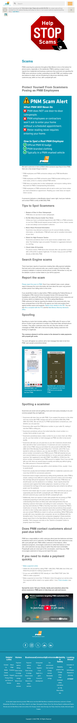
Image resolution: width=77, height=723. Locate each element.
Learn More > (16, 11)
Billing (18, 668)
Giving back (39, 663)
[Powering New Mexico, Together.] (7, 3)
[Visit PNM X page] (38, 645)
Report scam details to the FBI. (55, 305)
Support (12, 675)
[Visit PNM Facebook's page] (26, 645)
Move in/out (18, 681)
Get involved (49, 668)
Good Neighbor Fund (39, 667)
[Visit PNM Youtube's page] (45, 645)
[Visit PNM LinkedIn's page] (51, 645)
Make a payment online (30, 566)
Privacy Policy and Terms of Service (9, 680)
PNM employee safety (60, 680)
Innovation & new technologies (70, 667)
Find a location (63, 580)
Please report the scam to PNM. (32, 284)
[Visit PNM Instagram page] (32, 645)
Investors (11, 670)
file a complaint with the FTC (34, 307)
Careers (6, 675)
